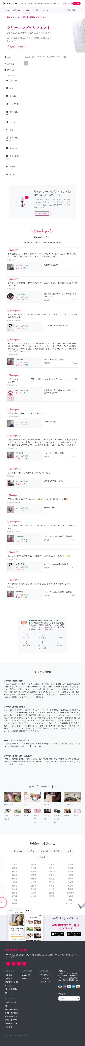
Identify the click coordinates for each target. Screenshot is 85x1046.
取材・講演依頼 (11, 1013)
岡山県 (51, 882)
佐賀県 (70, 875)
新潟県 (14, 903)
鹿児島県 (70, 893)
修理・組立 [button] (17, 10)
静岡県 (33, 886)
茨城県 (14, 889)
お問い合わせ (44, 982)
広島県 (51, 886)
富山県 (33, 865)
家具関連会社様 (11, 1009)
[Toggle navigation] (82, 3)
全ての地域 (18, 851)
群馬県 (14, 896)
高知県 (70, 868)
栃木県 (14, 893)
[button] (26, 636)
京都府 (42, 857)
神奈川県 (44, 851)
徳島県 (51, 893)
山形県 (14, 882)
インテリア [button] (47, 10)
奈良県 (51, 868)
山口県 (51, 889)
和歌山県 (51, 872)
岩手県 (14, 872)
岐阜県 (33, 882)
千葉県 (14, 900)
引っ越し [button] (36, 10)
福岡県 (70, 872)
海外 (70, 900)
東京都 (31, 851)
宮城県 (14, 875)
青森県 (14, 868)
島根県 (51, 879)
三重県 (33, 893)
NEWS (25, 979)
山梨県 (33, 875)
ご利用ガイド (44, 975)
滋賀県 (33, 896)
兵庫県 (51, 865)
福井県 (33, 872)
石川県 (33, 868)
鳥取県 (51, 875)
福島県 (14, 886)
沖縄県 (70, 896)
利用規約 (8, 979)
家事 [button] (27, 10)
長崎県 (70, 879)
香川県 (51, 896)
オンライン (70, 903)
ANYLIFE (26, 975)
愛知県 (33, 889)
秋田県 (14, 879)
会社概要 (8, 975)
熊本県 (70, 882)
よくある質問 (44, 979)
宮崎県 (70, 889)
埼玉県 (57, 851)
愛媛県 (70, 865)
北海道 (14, 865)
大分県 (70, 886)
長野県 (33, 879)
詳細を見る (49, 629)
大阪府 (68, 851)
